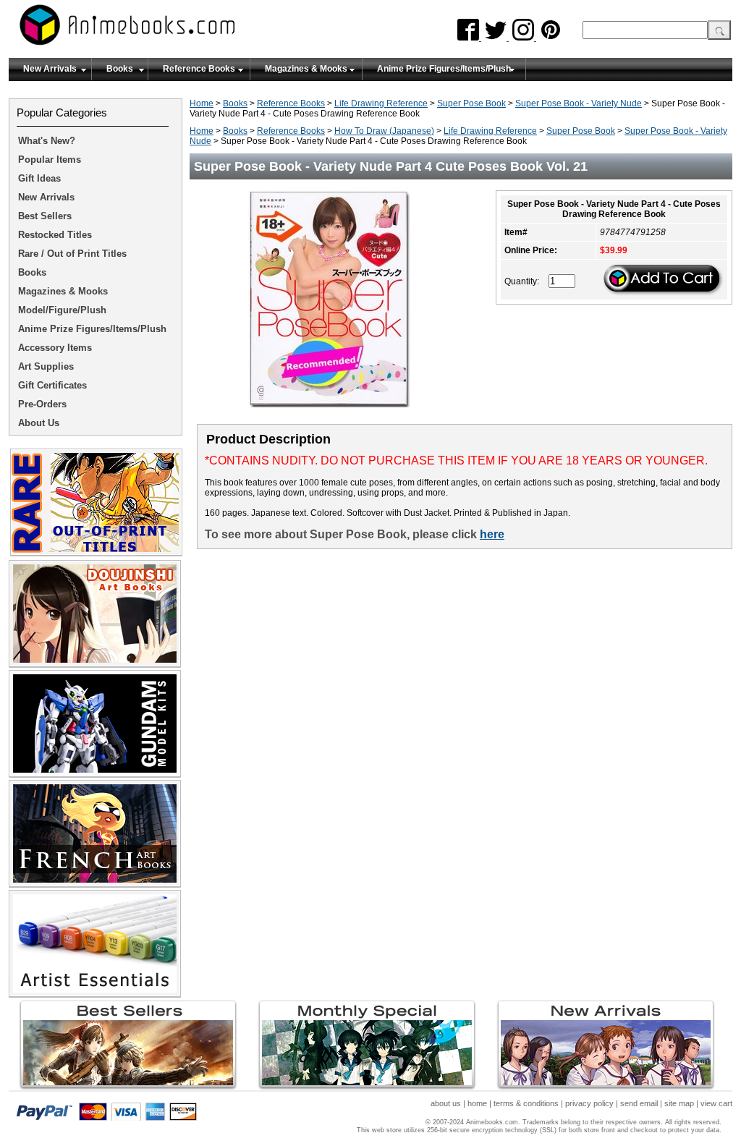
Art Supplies (46, 366)
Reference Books (199, 69)
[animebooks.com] (186, 29)
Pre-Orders (42, 404)
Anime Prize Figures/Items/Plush (444, 69)
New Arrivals (50, 69)
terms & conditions (526, 1103)
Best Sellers (45, 216)
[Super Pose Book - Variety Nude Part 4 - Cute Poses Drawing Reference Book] (334, 412)
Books (119, 69)
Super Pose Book (471, 103)
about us (446, 1103)
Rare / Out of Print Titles (72, 253)
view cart (716, 1103)
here (492, 534)
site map (679, 1103)
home (477, 1103)
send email (639, 1103)
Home (201, 103)
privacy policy (589, 1103)
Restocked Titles (55, 234)
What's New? (46, 140)
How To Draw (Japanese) (384, 131)
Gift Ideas (39, 178)
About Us (38, 422)
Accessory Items (55, 347)
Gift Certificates (52, 385)
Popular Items (49, 159)
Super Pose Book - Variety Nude (578, 103)
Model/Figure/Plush (62, 310)
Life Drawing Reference (381, 103)
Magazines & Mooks (306, 69)
